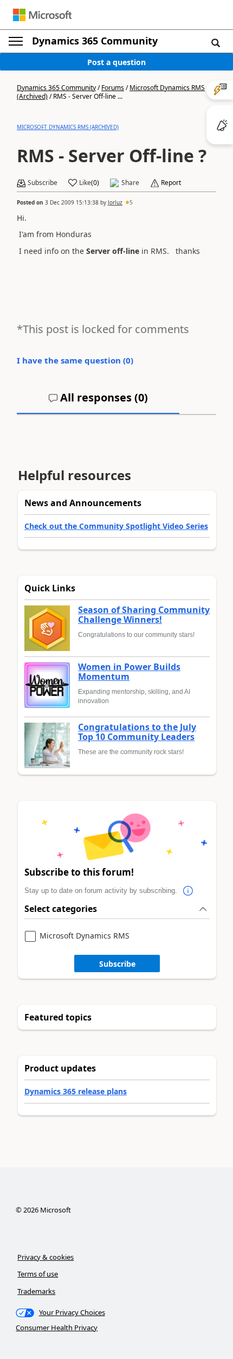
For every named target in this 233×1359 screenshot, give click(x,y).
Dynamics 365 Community (95, 40)
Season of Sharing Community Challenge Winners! (144, 614)
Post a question (116, 62)
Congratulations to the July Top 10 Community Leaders (137, 732)
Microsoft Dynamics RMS (85, 936)
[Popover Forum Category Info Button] (188, 890)
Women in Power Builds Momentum (129, 671)
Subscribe (117, 964)
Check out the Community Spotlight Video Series (116, 526)
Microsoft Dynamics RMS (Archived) (68, 127)
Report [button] (171, 182)
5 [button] (131, 202)
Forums (112, 87)
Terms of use (37, 1274)
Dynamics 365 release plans (75, 1091)
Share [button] (130, 182)
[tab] (98, 402)
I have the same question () (75, 360)
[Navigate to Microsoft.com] (42, 15)
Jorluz (115, 202)
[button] (215, 42)
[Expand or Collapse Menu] (15, 41)
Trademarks (36, 1291)
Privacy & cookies (45, 1257)
